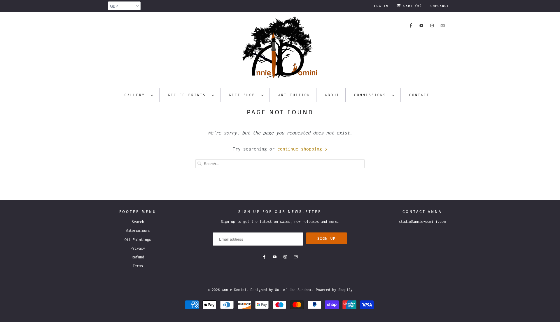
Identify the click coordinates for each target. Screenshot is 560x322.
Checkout (439, 6)
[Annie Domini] (280, 49)
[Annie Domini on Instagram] (432, 25)
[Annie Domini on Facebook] (411, 25)
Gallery (136, 95)
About (332, 95)
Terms (138, 266)
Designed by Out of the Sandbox (281, 290)
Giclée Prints (188, 95)
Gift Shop (243, 95)
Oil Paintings (138, 239)
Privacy (138, 248)
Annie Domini (234, 290)
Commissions (371, 95)
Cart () (411, 6)
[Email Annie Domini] (442, 25)
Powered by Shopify (334, 290)
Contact (419, 95)
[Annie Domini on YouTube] (421, 25)
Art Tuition (294, 95)
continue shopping (301, 148)
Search (138, 222)
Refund (138, 257)
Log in (381, 6)
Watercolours (138, 230)
